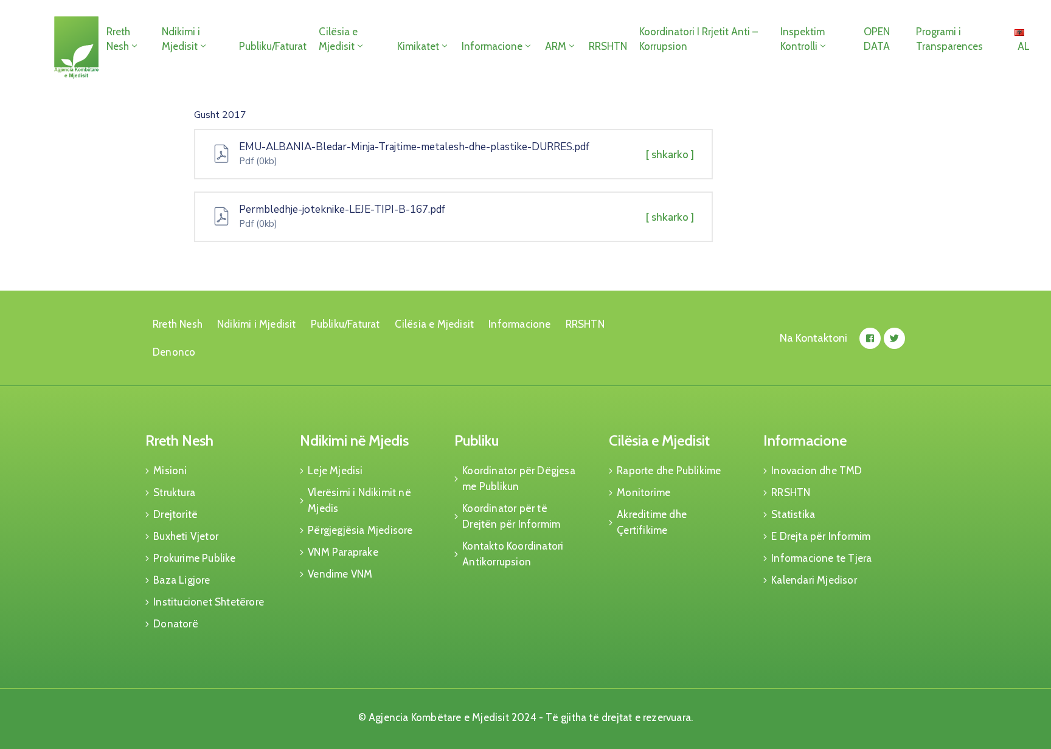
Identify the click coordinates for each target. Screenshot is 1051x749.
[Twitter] (894, 338)
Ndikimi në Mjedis (354, 440)
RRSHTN (608, 46)
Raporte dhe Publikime (669, 470)
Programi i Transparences (949, 39)
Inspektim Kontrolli (802, 39)
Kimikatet (418, 46)
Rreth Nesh (118, 39)
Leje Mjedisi (335, 470)
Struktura (174, 492)
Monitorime (643, 492)
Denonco (174, 352)
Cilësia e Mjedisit (338, 39)
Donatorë (175, 624)
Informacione (492, 46)
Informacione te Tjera (821, 558)
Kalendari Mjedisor (814, 580)
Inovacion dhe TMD (816, 470)
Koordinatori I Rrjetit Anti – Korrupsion (698, 39)
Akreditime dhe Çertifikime (652, 522)
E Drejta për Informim (820, 536)
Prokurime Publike (194, 558)
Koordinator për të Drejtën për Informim (511, 516)
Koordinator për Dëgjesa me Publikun (518, 478)
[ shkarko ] (670, 155)
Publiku (476, 440)
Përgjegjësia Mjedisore (360, 530)
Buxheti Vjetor (185, 536)
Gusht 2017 (220, 115)
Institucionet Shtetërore (208, 602)
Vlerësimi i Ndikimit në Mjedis (359, 500)
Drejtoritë (175, 514)
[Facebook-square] (870, 338)
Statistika (793, 514)
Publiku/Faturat (273, 46)
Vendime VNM (340, 574)
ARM (555, 46)
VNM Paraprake (343, 552)
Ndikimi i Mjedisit (181, 39)
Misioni (170, 470)
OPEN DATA (877, 39)
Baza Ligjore (181, 580)
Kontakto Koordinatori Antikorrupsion (512, 554)
